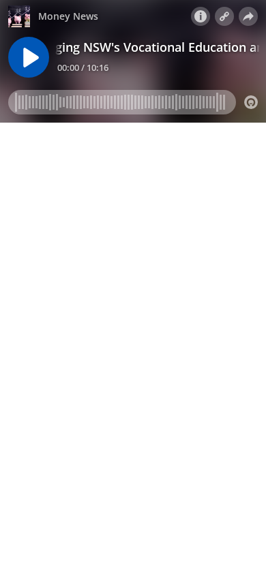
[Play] (28, 57)
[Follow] (224, 16)
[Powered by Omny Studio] (251, 102)
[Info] (200, 16)
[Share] (248, 16)
